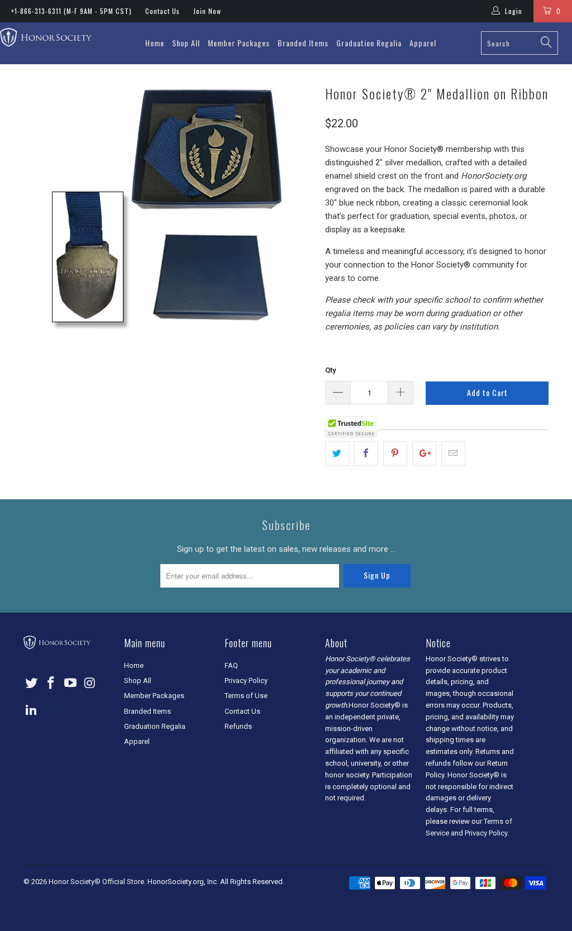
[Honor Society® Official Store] (46, 38)
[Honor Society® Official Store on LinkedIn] (31, 710)
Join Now (207, 11)
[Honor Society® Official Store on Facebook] (51, 683)
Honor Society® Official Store (96, 881)
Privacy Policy (246, 680)
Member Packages (239, 43)
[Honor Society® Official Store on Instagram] (90, 683)
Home (154, 43)
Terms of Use (246, 695)
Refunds (238, 726)
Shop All (186, 43)
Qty (330, 370)
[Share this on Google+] (424, 453)
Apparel (422, 43)
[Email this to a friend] (453, 453)
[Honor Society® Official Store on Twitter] (31, 683)
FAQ (231, 665)
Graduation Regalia (369, 43)
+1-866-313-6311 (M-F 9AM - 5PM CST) (71, 11)
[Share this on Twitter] (337, 453)
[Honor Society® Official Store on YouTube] (70, 683)
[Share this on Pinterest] (395, 453)
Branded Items (303, 43)
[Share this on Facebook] (366, 453)
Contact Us (162, 11)
